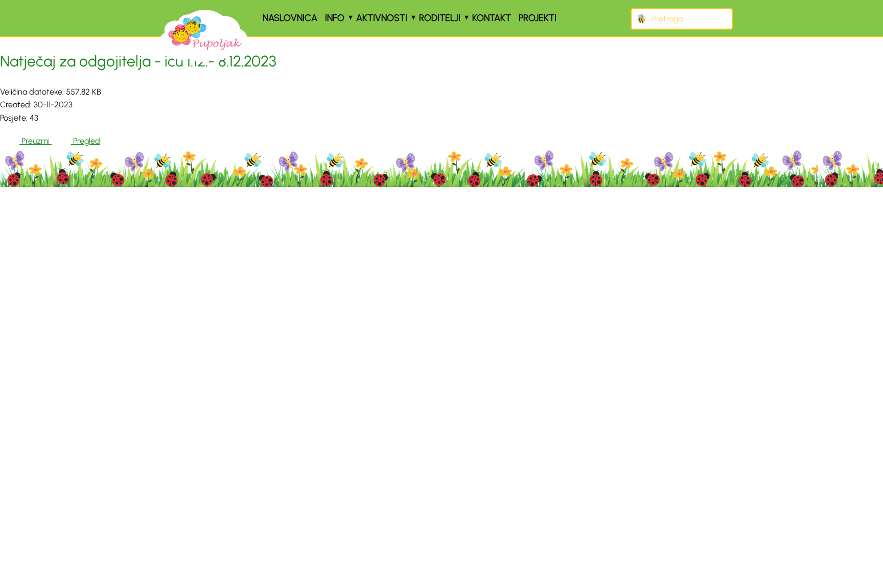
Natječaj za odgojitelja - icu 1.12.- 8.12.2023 (138, 61)
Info (334, 18)
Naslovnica (290, 18)
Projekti (537, 18)
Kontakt (491, 18)
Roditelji (439, 18)
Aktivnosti (381, 18)
